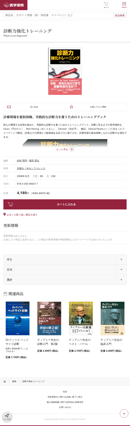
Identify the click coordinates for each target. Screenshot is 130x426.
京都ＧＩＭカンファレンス (31, 168)
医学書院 (13, 5)
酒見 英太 (34, 160)
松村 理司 (22, 160)
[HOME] (4, 381)
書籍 (14, 381)
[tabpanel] (65, 71)
